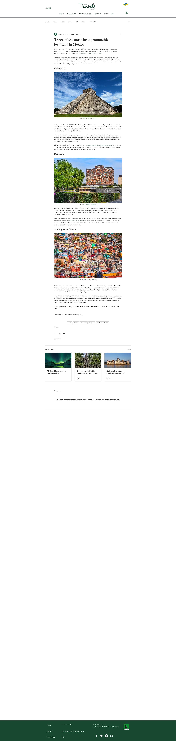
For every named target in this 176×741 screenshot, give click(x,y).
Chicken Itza (83, 322)
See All (129, 349)
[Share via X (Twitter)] (59, 333)
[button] (127, 12)
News (70, 21)
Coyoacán (91, 322)
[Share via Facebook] (55, 333)
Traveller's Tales (93, 21)
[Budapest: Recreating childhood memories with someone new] (117, 360)
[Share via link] (68, 333)
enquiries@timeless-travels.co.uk (107, 726)
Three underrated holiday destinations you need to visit (87, 372)
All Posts (47, 21)
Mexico (76, 322)
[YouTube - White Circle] (106, 735)
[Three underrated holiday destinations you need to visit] (88, 360)
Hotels (76, 21)
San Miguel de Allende (102, 322)
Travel (69, 322)
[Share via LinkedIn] (64, 333)
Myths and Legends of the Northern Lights (56, 372)
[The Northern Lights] (58, 360)
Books (83, 21)
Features (55, 21)
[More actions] (121, 34)
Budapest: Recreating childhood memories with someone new (116, 372)
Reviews (63, 21)
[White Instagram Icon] (111, 735)
